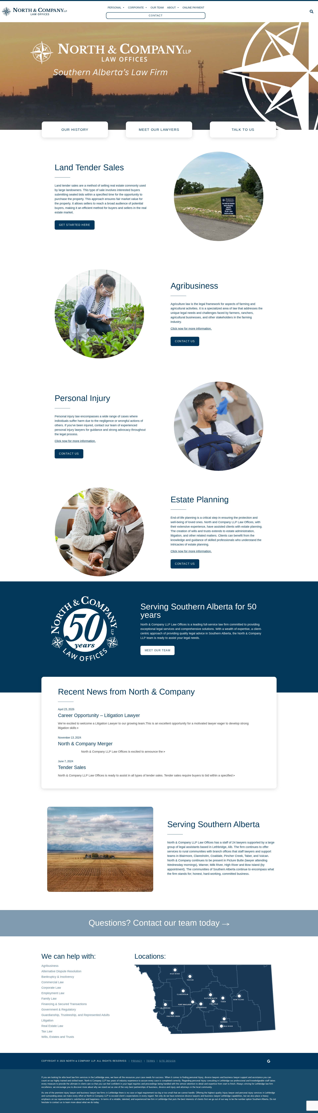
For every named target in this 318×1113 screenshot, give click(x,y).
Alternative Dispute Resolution (61, 971)
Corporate (136, 7)
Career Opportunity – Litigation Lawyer (99, 715)
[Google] (268, 1061)
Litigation (47, 1020)
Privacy (136, 1061)
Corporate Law (51, 987)
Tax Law (46, 1031)
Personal (114, 7)
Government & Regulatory (58, 1009)
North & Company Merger (85, 743)
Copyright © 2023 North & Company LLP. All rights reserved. (84, 1061)
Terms (150, 1061)
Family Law (48, 998)
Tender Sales (72, 767)
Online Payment (193, 7)
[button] (311, 11)
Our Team (157, 7)
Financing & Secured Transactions (64, 1004)
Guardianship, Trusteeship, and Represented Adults (75, 1015)
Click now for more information (75, 441)
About (171, 7)
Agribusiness (49, 965)
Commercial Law (52, 982)
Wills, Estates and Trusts (57, 1037)
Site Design (167, 1061)
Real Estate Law (52, 1026)
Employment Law (52, 993)
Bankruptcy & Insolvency (57, 976)
